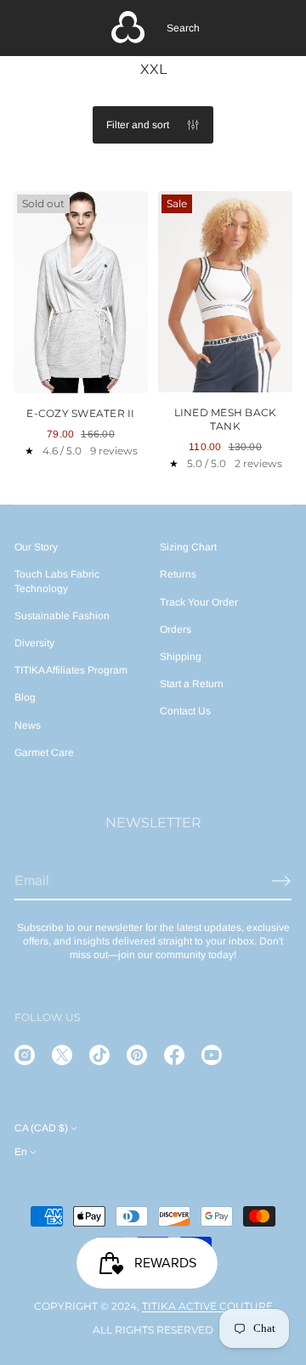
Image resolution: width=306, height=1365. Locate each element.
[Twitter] (62, 1055)
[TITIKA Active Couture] (128, 28)
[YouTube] (211, 1055)
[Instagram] (24, 1055)
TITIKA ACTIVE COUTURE (207, 1306)
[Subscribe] (281, 881)
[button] (183, 28)
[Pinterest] (137, 1055)
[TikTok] (99, 1055)
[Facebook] (174, 1055)
